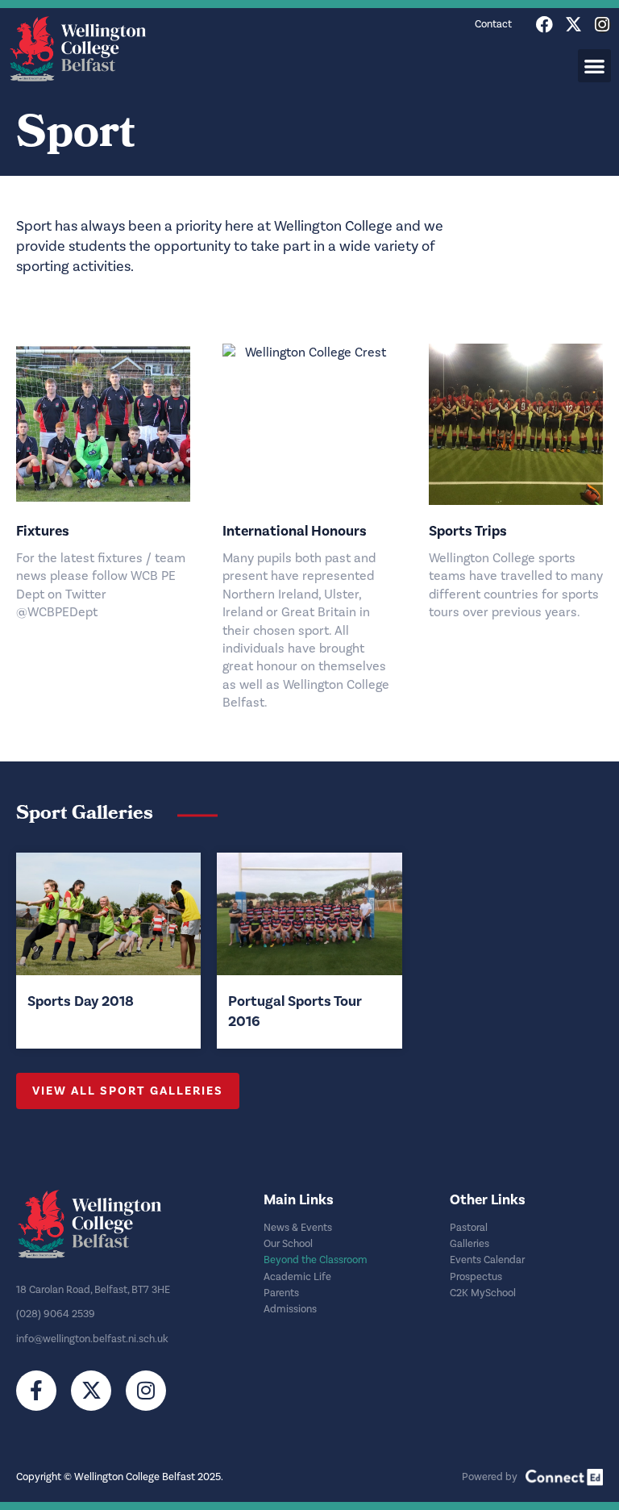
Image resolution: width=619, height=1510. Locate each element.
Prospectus (476, 1276)
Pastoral (469, 1227)
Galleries (469, 1243)
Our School (288, 1243)
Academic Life (297, 1276)
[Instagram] (602, 24)
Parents (281, 1293)
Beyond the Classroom (316, 1259)
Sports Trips (468, 531)
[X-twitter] (573, 24)
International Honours (294, 531)
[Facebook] (544, 24)
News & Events (298, 1227)
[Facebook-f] (36, 1390)
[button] (594, 65)
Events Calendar (487, 1259)
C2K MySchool (483, 1293)
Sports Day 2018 (80, 1001)
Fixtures (42, 531)
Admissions (290, 1309)
